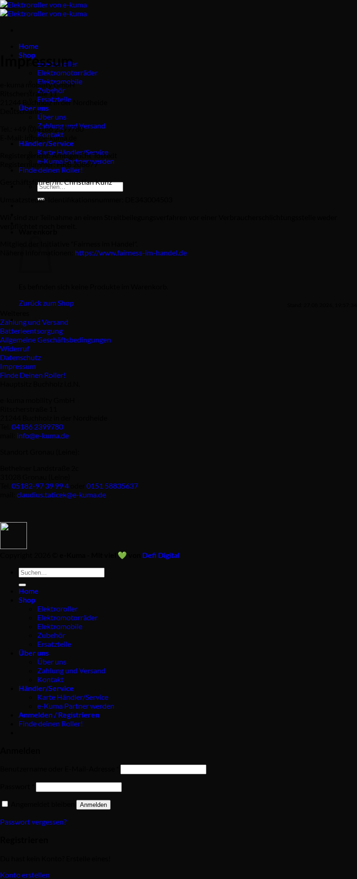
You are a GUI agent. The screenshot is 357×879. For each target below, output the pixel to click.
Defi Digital (160, 554)
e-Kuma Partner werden (75, 705)
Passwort (17, 786)
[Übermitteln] (22, 585)
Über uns (51, 116)
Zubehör (51, 635)
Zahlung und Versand (71, 670)
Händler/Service (46, 143)
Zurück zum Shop (46, 302)
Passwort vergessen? (33, 821)
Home (29, 45)
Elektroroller (57, 608)
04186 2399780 (37, 426)
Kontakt (50, 679)
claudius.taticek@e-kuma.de (61, 494)
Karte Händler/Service (72, 696)
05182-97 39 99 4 (40, 485)
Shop (27, 599)
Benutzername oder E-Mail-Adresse (59, 768)
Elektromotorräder (67, 72)
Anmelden (93, 804)
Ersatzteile (54, 643)
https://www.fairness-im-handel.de (131, 252)
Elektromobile (59, 626)
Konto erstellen (25, 874)
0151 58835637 (112, 485)
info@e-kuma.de (43, 435)
